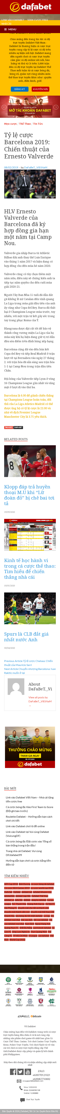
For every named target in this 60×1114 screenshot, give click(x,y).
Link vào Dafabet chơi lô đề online (25, 826)
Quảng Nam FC (11, 927)
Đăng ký (19, 89)
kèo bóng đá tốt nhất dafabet (29, 916)
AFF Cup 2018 (11, 884)
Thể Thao (25, 123)
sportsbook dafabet (42, 927)
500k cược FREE (37, 19)
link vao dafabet (40, 919)
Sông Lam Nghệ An (21, 931)
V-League (33, 935)
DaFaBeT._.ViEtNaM (35, 167)
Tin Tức (38, 123)
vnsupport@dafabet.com (32, 1081)
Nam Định (29, 923)
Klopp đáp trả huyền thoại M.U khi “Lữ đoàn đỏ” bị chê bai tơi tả (29, 494)
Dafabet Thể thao (39, 896)
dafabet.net (26, 892)
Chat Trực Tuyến (33, 1100)
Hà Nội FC (50, 904)
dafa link (19, 900)
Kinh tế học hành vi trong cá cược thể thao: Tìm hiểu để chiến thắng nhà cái (30, 568)
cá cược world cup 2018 (42, 888)
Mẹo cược (10, 123)
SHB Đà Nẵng (25, 927)
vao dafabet (43, 935)
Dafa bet (18, 428)
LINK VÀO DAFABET (13, 19)
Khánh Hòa (9, 916)
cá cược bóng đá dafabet (42, 884)
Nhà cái (7, 23)
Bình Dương (24, 884)
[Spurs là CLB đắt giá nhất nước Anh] (30, 625)
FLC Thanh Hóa (19, 904)
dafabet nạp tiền (23, 896)
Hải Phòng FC (10, 908)
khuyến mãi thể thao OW (42, 912)
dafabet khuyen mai (42, 892)
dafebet (27, 900)
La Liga (46, 916)
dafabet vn (9, 900)
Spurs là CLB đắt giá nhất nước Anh (26, 637)
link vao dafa (27, 919)
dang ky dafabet (38, 900)
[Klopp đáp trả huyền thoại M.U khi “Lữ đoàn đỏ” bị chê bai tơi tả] (30, 477)
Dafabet (17, 892)
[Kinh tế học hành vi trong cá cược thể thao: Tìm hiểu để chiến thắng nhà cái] (30, 551)
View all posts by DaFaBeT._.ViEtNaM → (40, 701)
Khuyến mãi (40, 89)
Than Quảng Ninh (38, 931)
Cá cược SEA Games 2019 (17, 888)
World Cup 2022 (17, 939)
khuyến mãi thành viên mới (17, 912)
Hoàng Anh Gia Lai (36, 904)
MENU (12, 29)
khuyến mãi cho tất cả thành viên (33, 908)
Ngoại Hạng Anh (42, 923)
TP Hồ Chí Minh (20, 935)
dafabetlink (9, 896)
